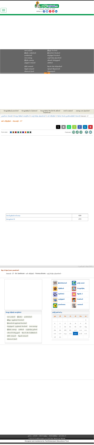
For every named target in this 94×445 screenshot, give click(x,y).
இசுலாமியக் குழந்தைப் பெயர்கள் (17, 323)
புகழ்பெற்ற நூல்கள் (31, 329)
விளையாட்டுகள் (29, 71)
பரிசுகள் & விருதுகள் (53, 60)
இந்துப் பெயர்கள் (52, 50)
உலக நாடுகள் (28, 50)
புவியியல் (50, 63)
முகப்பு (29, 435)
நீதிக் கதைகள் (28, 66)
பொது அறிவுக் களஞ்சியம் (22, 116)
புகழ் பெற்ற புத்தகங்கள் (54, 58)
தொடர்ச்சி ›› (89, 266)
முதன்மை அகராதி (7, 116)
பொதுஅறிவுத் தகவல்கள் (11, 111)
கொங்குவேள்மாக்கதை (13, 215)
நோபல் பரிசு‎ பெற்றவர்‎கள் (54, 66)
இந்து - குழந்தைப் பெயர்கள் (15, 320)
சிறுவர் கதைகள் (29, 69)
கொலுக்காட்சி (10, 219)
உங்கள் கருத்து (43, 435)
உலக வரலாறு (28, 58)
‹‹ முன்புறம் (81, 266)
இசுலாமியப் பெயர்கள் (53, 53)
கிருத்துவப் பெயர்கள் (53, 55)
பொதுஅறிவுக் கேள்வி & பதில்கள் (50, 111)
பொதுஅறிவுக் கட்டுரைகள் (29, 111)
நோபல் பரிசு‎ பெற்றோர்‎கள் (29, 333)
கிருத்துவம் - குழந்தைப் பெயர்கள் (17, 326)
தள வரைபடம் (62, 435)
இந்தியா (19, 317)
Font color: (4, 132)
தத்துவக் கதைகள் (30, 63)
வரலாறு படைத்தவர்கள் (83, 111)
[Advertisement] (46, 33)
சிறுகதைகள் (51, 71)
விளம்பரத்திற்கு (53, 435)
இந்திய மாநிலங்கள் (30, 53)
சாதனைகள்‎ (47, 112)
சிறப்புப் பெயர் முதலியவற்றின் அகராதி (68, 116)
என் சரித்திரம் (51, 116)
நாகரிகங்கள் (28, 55)
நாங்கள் (35, 435)
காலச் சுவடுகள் (68, 111)
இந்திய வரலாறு (29, 60)
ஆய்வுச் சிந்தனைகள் (53, 69)
